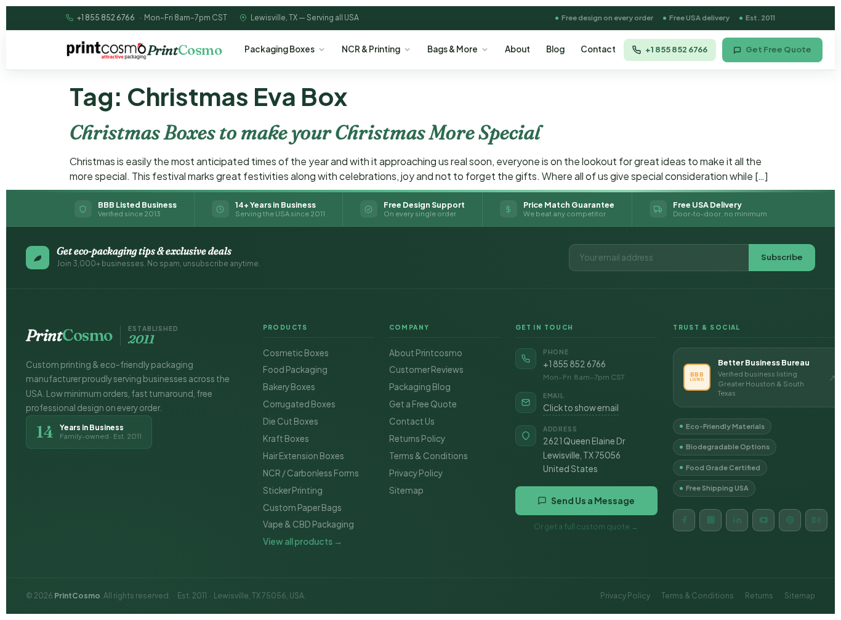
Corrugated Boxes (299, 404)
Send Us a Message (593, 500)
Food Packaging (295, 369)
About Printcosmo (425, 353)
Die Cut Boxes (290, 421)
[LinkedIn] (737, 520)
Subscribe (782, 257)
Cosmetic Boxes (296, 353)
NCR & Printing (371, 49)
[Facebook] (684, 520)
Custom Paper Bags (302, 507)
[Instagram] (710, 520)
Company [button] (409, 327)
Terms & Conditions (428, 456)
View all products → (302, 541)
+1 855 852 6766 (106, 17)
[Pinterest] (790, 520)
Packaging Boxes (279, 49)
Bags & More (452, 49)
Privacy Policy (416, 473)
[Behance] (816, 520)
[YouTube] (763, 520)
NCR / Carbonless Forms (311, 473)
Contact (598, 49)
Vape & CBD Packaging (308, 524)
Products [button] (285, 327)
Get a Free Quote (423, 404)
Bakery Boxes (289, 386)
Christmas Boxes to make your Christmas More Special (305, 132)
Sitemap (406, 490)
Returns (759, 595)
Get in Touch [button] (544, 327)
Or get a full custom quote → (586, 526)
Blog (555, 49)
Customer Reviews (426, 369)
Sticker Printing (293, 490)
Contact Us (412, 421)
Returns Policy (417, 438)
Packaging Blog (420, 386)
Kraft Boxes (286, 438)
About (517, 49)
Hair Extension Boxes (303, 456)
